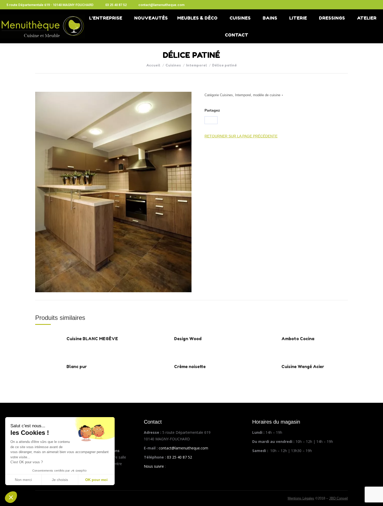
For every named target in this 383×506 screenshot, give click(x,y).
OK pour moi (96, 480)
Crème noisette (190, 366)
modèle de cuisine (266, 95)
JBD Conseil (338, 498)
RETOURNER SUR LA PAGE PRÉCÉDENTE (241, 136)
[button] (11, 497)
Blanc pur (76, 366)
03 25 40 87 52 (116, 5)
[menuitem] (107, 18)
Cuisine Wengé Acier (302, 366)
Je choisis (60, 480)
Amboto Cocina (297, 338)
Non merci (23, 480)
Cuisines (226, 95)
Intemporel (243, 95)
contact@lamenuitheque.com (161, 5)
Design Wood (187, 338)
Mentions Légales (301, 498)
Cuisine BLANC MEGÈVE (92, 338)
